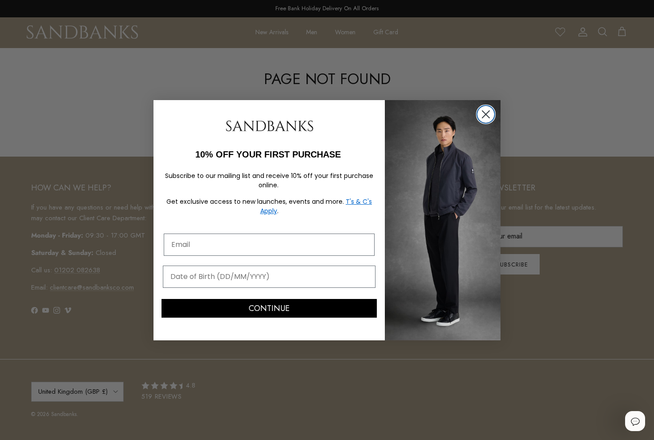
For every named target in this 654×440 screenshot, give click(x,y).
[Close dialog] (486, 114)
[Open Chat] (635, 421)
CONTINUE (269, 308)
